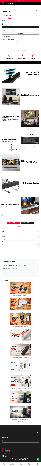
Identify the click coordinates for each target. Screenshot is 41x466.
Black (38, 231)
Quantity (4, 30)
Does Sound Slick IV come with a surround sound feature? (14, 265)
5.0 (38, 241)
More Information (16, 62)
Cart (38, 464)
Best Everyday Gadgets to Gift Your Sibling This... (20, 295)
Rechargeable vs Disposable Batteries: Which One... (20, 388)
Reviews (32, 62)
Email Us (3, 455)
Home (4, 464)
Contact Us (12, 464)
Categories (20, 464)
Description (7, 62)
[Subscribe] (38, 433)
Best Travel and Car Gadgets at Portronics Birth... (20, 419)
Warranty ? (5, 273)
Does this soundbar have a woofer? (10, 268)
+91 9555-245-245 (4, 456)
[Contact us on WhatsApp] (38, 459)
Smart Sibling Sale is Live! (20, 0)
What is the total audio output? (9, 271)
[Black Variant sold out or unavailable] (2, 24)
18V (38, 239)
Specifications (25, 62)
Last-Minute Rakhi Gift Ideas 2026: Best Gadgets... (20, 326)
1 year (38, 244)
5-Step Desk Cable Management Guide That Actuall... (20, 357)
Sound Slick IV (36, 228)
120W (38, 236)
